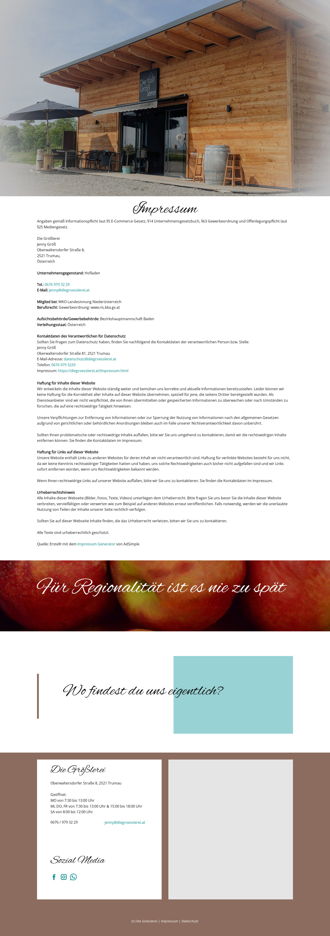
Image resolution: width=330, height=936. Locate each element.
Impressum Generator (96, 544)
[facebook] (54, 877)
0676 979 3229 (63, 364)
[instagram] (63, 877)
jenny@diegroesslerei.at (69, 290)
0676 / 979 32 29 (64, 822)
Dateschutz (190, 921)
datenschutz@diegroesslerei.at (90, 359)
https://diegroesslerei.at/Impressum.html (93, 370)
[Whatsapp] (73, 877)
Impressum (169, 921)
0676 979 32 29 (57, 284)
